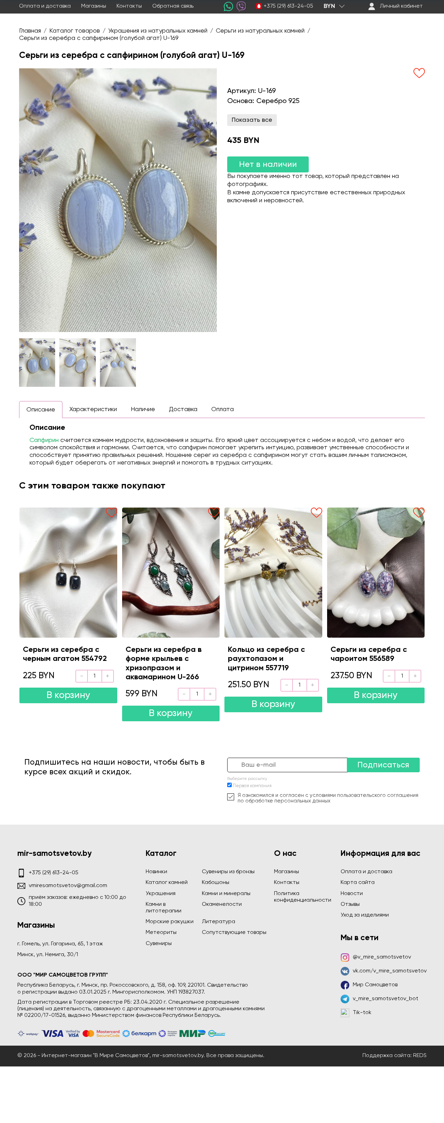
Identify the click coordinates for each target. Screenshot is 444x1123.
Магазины (93, 6)
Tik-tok (362, 1012)
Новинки (156, 872)
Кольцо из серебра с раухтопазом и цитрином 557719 (266, 659)
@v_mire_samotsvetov (382, 957)
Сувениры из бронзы (228, 872)
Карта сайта (358, 882)
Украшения (161, 893)
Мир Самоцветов (375, 985)
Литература (218, 922)
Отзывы (350, 904)
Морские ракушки (170, 922)
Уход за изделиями (365, 915)
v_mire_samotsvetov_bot (385, 999)
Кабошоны (215, 882)
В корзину (68, 695)
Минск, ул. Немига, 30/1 (47, 955)
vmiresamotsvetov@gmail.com (68, 885)
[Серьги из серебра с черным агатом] (68, 572)
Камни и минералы (226, 893)
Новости (352, 893)
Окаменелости (222, 904)
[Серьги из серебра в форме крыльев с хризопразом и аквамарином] (171, 572)
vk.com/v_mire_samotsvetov (390, 971)
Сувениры (159, 943)
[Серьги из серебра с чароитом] (376, 572)
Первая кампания (252, 786)
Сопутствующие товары (234, 932)
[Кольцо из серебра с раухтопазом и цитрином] (273, 572)
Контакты (129, 6)
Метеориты (161, 932)
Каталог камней (167, 882)
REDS (420, 1055)
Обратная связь (173, 6)
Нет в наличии (268, 164)
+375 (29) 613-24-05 (288, 6)
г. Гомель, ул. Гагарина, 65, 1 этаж (60, 944)
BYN (329, 6)
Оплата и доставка (45, 6)
